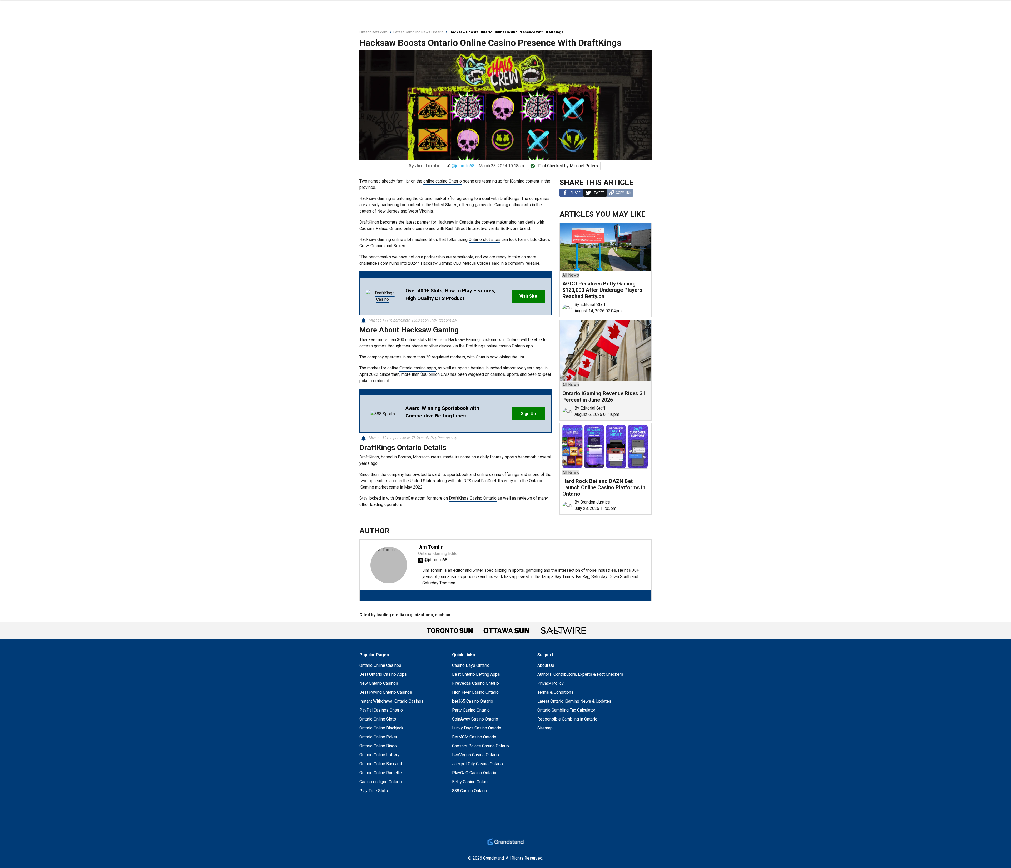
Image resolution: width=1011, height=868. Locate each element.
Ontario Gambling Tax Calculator (566, 710)
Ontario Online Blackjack (381, 728)
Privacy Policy (550, 683)
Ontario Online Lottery (379, 754)
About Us (545, 665)
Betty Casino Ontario (471, 781)
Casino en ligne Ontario (380, 781)
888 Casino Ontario (469, 790)
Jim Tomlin (428, 165)
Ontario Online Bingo (378, 745)
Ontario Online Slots (377, 719)
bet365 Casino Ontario (472, 701)
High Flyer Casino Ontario (475, 692)
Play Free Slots (373, 790)
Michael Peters (584, 165)
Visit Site (528, 296)
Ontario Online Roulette (380, 772)
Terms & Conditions (555, 692)
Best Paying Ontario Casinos (385, 692)
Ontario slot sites (484, 239)
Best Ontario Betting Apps (476, 674)
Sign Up (528, 413)
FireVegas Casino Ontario (475, 683)
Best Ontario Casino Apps (383, 674)
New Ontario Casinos (378, 683)
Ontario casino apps (417, 368)
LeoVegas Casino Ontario (475, 754)
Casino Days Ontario (470, 665)
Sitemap (545, 728)
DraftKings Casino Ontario (473, 498)
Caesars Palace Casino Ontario (480, 745)
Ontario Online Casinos (380, 665)
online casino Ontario (442, 181)
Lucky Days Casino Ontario (476, 728)
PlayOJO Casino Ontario (474, 772)
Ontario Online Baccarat (380, 763)
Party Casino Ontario (471, 710)
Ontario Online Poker (378, 736)
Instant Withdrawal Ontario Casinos (391, 701)
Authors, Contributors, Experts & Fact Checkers (580, 674)
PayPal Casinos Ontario (381, 710)
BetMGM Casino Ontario (474, 736)
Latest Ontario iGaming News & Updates (574, 701)
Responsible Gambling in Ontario (567, 719)
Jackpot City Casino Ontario (477, 763)
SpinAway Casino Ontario (475, 719)
